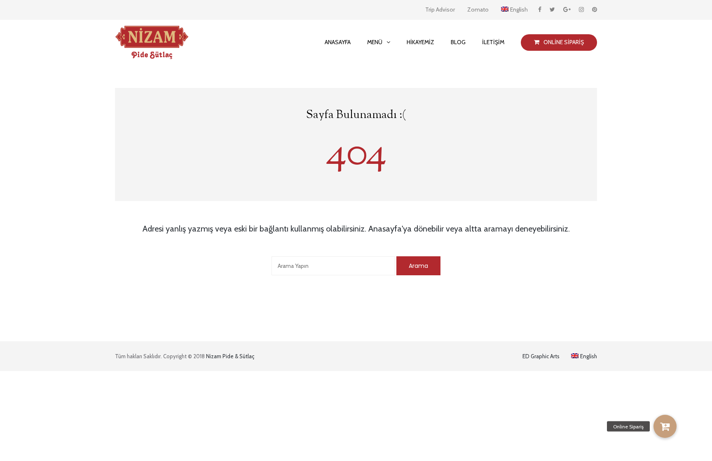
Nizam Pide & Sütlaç (230, 356)
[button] (665, 426)
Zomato (478, 9)
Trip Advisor (440, 9)
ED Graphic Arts (541, 356)
